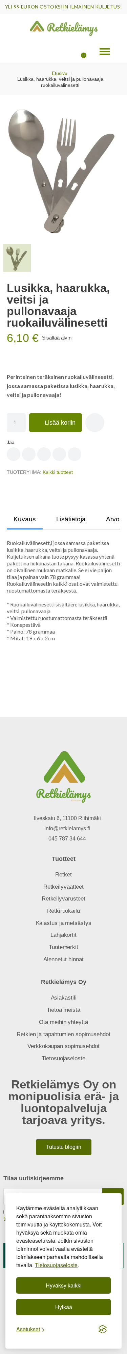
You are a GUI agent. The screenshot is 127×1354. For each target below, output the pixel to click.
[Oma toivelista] (59, 51)
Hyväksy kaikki (64, 1285)
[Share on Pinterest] (29, 454)
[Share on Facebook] (13, 454)
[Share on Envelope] (74, 454)
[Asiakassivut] (39, 51)
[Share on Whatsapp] (59, 454)
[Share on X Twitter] (44, 454)
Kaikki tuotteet (58, 472)
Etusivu (59, 73)
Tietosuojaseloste (56, 1265)
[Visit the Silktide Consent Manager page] (102, 1329)
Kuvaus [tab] (25, 519)
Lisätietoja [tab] (71, 519)
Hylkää (63, 1307)
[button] (20, 51)
